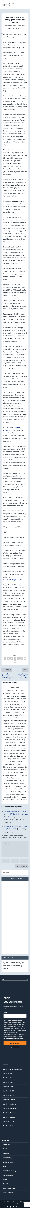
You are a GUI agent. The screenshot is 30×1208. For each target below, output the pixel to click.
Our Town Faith (8, 1087)
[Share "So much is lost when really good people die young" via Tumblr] (11, 658)
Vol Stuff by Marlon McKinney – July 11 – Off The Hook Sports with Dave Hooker (16, 814)
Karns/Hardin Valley (9, 1171)
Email (5, 1012)
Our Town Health (8, 1091)
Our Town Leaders (9, 1100)
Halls (4, 1166)
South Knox (7, 1184)
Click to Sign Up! (15, 1043)
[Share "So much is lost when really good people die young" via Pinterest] (15, 658)
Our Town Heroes (8, 1095)
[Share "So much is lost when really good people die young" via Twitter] (8, 658)
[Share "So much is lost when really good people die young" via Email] (25, 658)
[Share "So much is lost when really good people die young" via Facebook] (5, 658)
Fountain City (7, 1158)
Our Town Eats (7, 1082)
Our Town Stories (8, 1121)
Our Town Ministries (9, 1104)
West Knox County (9, 1188)
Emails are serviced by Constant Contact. (13, 1037)
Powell (5, 1179)
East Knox (6, 1149)
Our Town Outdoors (9, 1113)
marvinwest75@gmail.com (12, 580)
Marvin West (16, 26)
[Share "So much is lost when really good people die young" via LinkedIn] (18, 658)
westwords (15, 28)
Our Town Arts (7, 1073)
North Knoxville (8, 1175)
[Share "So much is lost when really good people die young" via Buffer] (21, 658)
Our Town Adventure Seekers (12, 1069)
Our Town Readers (9, 1117)
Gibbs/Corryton (8, 1162)
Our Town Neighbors (10, 1108)
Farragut (6, 1153)
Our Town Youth (8, 1126)
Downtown (6, 1145)
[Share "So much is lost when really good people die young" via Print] (15, 661)
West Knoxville (8, 1193)
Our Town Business (9, 1078)
